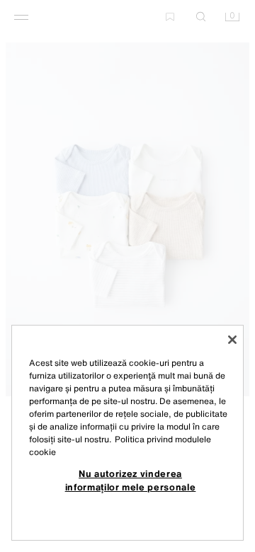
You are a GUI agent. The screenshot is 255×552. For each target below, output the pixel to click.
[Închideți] (232, 339)
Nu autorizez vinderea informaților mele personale (130, 479)
